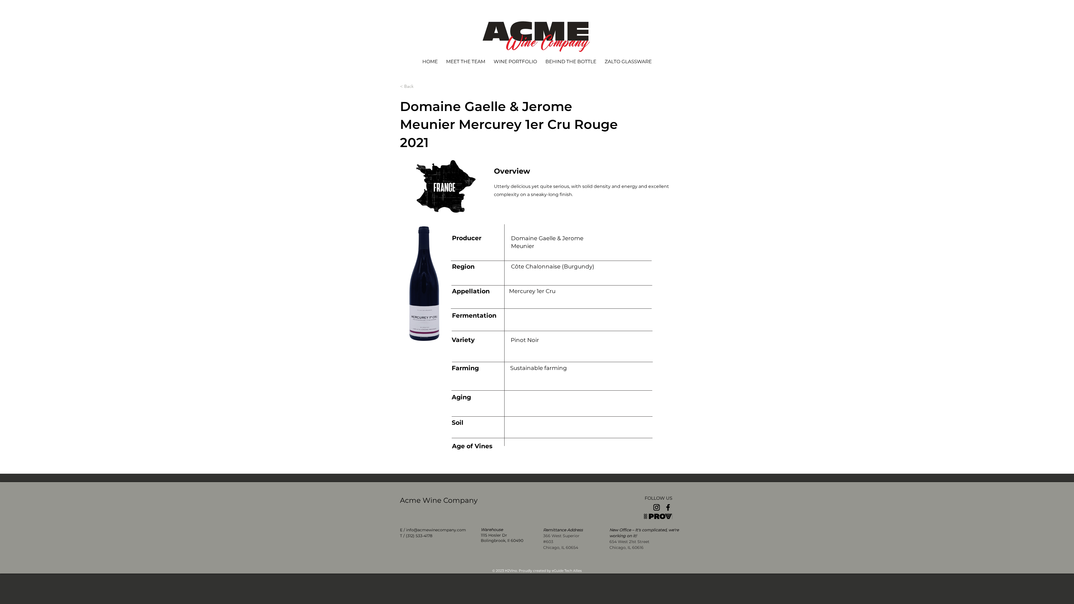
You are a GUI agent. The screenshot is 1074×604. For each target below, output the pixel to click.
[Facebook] (668, 507)
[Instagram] (656, 507)
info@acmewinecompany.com (436, 529)
